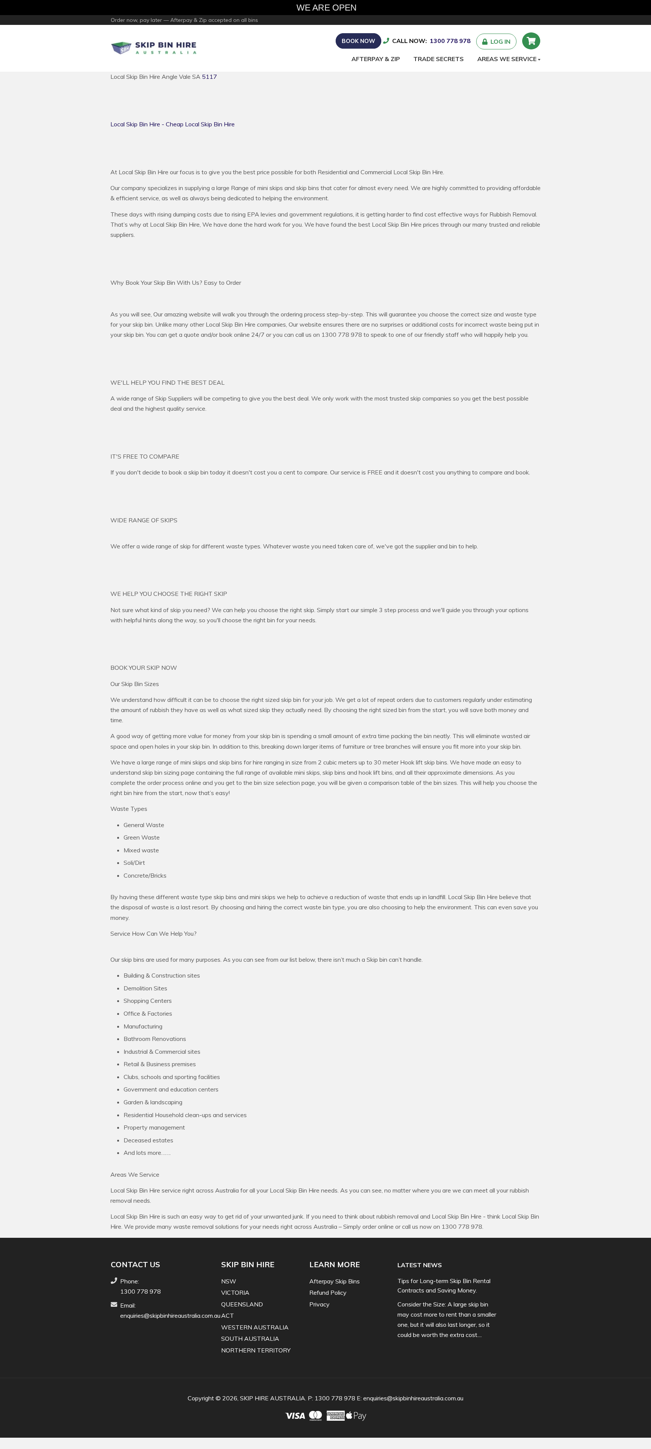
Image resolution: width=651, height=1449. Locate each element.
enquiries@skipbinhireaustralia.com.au (170, 1315)
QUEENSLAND (242, 1304)
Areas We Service (507, 59)
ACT (227, 1315)
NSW (228, 1281)
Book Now (358, 41)
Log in (498, 41)
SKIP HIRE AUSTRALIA (272, 1398)
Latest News (419, 1265)
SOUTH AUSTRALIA (250, 1338)
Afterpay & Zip (375, 59)
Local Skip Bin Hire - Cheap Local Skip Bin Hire (172, 124)
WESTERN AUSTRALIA (255, 1327)
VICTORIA (235, 1292)
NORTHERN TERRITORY (255, 1350)
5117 (209, 76)
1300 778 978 (450, 41)
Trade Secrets (438, 59)
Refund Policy (328, 1292)
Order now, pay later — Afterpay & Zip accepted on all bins (184, 20)
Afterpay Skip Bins (334, 1281)
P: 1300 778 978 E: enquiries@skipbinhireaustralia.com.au (385, 1398)
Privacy (319, 1304)
